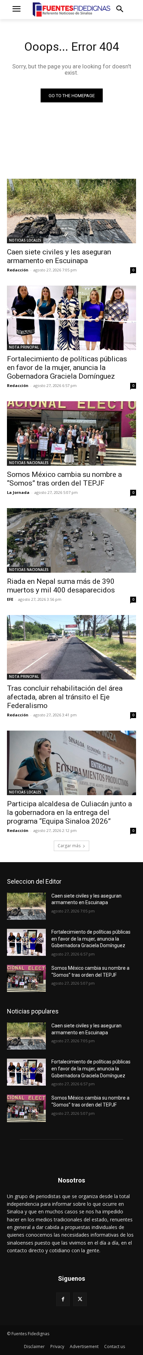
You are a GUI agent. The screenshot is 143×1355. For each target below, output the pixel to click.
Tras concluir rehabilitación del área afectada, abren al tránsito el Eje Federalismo (65, 697)
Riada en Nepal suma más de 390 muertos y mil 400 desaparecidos (61, 585)
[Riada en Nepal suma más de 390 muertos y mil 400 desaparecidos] (71, 540)
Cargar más (69, 846)
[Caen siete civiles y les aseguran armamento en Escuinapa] (71, 211)
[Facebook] (63, 1299)
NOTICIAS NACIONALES (29, 462)
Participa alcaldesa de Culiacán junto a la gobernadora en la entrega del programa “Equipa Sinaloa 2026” (69, 812)
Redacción (17, 269)
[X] (80, 1299)
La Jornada (18, 492)
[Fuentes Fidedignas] (71, 9)
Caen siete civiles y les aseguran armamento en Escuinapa (59, 256)
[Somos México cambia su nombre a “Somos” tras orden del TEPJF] (71, 433)
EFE (10, 599)
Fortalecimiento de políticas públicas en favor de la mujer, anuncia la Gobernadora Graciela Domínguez (67, 367)
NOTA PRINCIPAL (24, 347)
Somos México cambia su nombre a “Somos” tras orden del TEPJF (64, 478)
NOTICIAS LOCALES (25, 240)
